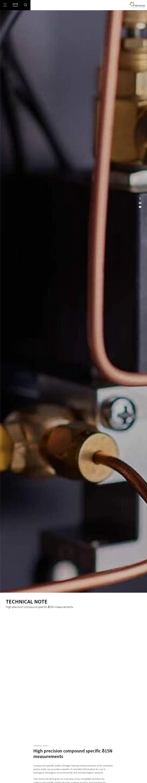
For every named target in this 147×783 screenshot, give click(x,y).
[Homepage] (137, 5)
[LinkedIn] (140, 203)
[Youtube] (140, 207)
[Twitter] (140, 199)
